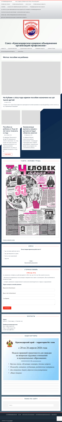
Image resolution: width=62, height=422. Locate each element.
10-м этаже (9, 420)
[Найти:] (31, 405)
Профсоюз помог (5, 4)
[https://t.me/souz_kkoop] (57, 1)
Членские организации (28, 414)
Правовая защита (40, 48)
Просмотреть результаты (31, 262)
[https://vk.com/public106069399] (60, 1)
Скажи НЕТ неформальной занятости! (18, 6)
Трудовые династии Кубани (37, 6)
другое (7, 258)
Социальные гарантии (26, 48)
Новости (3, 48)
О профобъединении (11, 414)
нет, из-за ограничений (11, 256)
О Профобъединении (6, 1)
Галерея (3, 6)
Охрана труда (51, 48)
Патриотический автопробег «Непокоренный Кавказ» (15, 12)
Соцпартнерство (12, 48)
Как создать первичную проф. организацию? (27, 1)
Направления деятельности (43, 414)
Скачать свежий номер (9, 240)
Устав (19, 414)
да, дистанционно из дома (11, 253)
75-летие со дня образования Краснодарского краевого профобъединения (21, 9)
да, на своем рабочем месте (12, 251)
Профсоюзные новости (39, 4)
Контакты (54, 414)
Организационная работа (8, 51)
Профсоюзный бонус (17, 4)
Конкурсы (20, 51)
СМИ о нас (28, 4)
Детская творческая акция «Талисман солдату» (14, 17)
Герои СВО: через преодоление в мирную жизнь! (13, 14)
